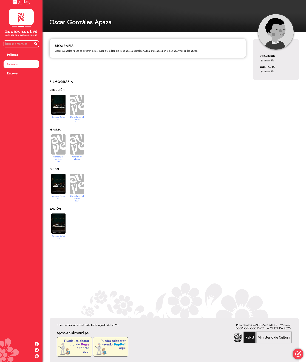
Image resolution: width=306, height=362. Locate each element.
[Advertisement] (174, 275)
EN (20, 2)
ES (14, 2)
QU (27, 2)
